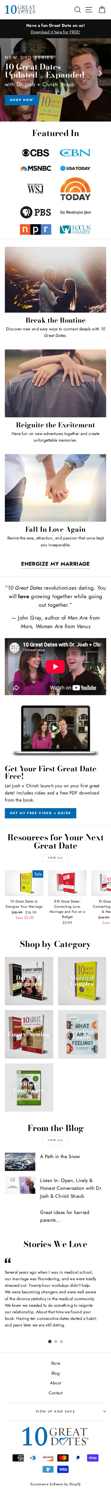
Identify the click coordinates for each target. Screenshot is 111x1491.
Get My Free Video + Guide (40, 813)
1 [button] (50, 1341)
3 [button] (61, 1341)
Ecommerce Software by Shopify (55, 1484)
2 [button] (55, 1341)
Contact (56, 1393)
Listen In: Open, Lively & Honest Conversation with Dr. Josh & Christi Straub (71, 1188)
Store (55, 1363)
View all (55, 857)
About (55, 1383)
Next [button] (100, 71)
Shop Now (22, 100)
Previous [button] (10, 71)
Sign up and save (55, 1411)
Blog (55, 1373)
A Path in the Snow (60, 1156)
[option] (55, 28)
